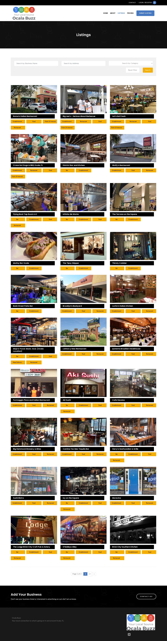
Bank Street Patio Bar (23, 306)
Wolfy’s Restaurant (121, 165)
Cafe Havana (118, 400)
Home (105, 13)
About (112, 13)
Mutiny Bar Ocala (21, 263)
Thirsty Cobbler (119, 263)
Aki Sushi (67, 400)
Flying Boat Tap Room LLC (25, 214)
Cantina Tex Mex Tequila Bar (76, 449)
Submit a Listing (145, 13)
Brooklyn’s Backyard (72, 306)
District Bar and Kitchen (74, 165)
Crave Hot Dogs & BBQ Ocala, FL (28, 165)
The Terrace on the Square (124, 214)
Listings (121, 13)
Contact (132, 3)
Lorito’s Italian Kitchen (122, 306)
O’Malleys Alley (70, 547)
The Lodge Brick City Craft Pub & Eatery (31, 547)
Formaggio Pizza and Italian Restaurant (31, 400)
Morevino (116, 498)
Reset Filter (132, 70)
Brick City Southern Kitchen (125, 547)
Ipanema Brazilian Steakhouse (126, 348)
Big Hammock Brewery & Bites (27, 449)
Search (148, 70)
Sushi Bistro (18, 498)
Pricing (130, 13)
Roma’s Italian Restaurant (25, 116)
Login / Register (145, 2)
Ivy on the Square (71, 498)
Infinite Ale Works (71, 214)
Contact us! (146, 596)
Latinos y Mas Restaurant (74, 348)
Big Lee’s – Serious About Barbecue (79, 116)
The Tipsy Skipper (71, 263)
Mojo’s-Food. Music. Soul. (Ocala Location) (28, 349)
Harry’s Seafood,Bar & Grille (125, 449)
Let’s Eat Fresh (119, 116)
